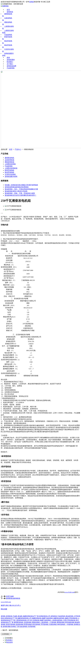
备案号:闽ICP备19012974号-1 (11, 605)
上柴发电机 (44, 622)
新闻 (8, 57)
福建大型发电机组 (71, 618)
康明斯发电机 (9, 158)
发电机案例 (11, 59)
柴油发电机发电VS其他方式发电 (16, 191)
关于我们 (10, 64)
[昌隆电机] (5, 6)
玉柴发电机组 (9, 160)
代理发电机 (32, 626)
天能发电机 (53, 624)
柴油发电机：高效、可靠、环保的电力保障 (20, 193)
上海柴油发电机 (56, 620)
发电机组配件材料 (11, 176)
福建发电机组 (36, 618)
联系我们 (10, 62)
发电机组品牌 (11, 66)
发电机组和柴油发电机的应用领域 (16, 187)
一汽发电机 (53, 622)
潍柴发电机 (36, 622)
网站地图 (4, 609)
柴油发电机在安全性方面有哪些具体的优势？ (20, 195)
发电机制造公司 (44, 616)
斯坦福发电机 (70, 622)
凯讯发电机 (36, 624)
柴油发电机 (69, 616)
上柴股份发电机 (10, 164)
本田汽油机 (10, 596)
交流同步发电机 (10, 174)
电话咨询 (9, 642)
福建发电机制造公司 (24, 618)
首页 (8, 10)
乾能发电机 (20, 624)
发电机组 (10, 12)
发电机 (31, 2)
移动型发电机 (9, 172)
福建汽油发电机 (47, 618)
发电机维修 (7, 626)
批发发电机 (23, 626)
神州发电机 (61, 624)
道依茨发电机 (10, 624)
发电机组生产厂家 (10, 618)
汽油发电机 (8, 35)
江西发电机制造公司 (22, 620)
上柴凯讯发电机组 (11, 168)
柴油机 (20, 616)
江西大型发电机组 (69, 620)
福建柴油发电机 (58, 618)
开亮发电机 (45, 624)
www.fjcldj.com (69, 592)
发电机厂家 (15, 626)
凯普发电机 (28, 624)
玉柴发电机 (28, 622)
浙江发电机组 (35, 620)
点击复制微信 (5, 634)
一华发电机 (69, 624)
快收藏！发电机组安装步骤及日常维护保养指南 (21, 185)
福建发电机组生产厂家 (31, 616)
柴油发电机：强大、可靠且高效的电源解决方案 (21, 189)
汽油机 (15, 616)
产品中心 (18, 149)
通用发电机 (61, 622)
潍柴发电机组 (9, 162)
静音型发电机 (9, 170)
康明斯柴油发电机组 (13, 598)
